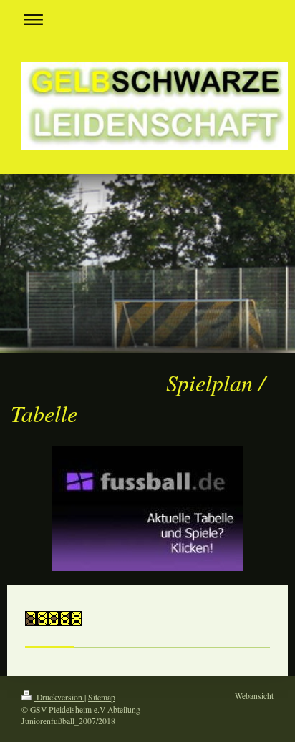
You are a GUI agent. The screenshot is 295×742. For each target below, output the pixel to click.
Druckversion (59, 697)
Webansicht (254, 695)
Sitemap (101, 697)
